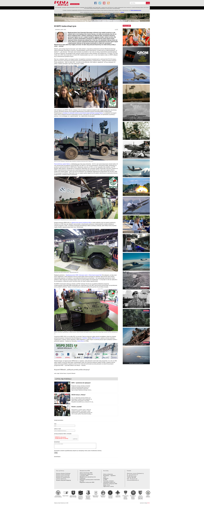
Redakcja (105, 478)
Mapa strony (106, 485)
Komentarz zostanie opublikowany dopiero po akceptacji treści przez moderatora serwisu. (78, 450)
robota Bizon (80, 341)
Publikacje (82, 478)
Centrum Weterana (61, 478)
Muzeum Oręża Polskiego (63, 474)
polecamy (126, 26)
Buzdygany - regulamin (109, 475)
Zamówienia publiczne (109, 482)
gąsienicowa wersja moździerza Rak (81, 222)
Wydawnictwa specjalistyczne (88, 477)
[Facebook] (95, 3)
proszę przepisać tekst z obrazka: (63, 433)
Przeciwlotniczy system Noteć (62, 164)
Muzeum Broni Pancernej (62, 476)
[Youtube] (104, 3)
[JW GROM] (136, 56)
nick (55, 424)
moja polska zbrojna (75, 4)
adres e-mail (58, 428)
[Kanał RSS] (108, 3)
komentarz (57, 442)
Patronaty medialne (108, 481)
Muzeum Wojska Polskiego (63, 473)
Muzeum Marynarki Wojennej (63, 480)
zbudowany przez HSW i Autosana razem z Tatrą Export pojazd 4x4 (84, 275)
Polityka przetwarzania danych (136, 10)
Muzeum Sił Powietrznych (63, 477)
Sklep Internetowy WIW (86, 472)
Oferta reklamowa (108, 474)
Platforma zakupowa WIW (110, 483)
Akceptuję (122, 12)
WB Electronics (96, 338)
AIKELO (148, 502)
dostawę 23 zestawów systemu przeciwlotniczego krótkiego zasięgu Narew (83, 113)
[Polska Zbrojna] (73, 5)
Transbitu (84, 338)
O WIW (105, 479)
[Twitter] (100, 3)
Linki (104, 477)
